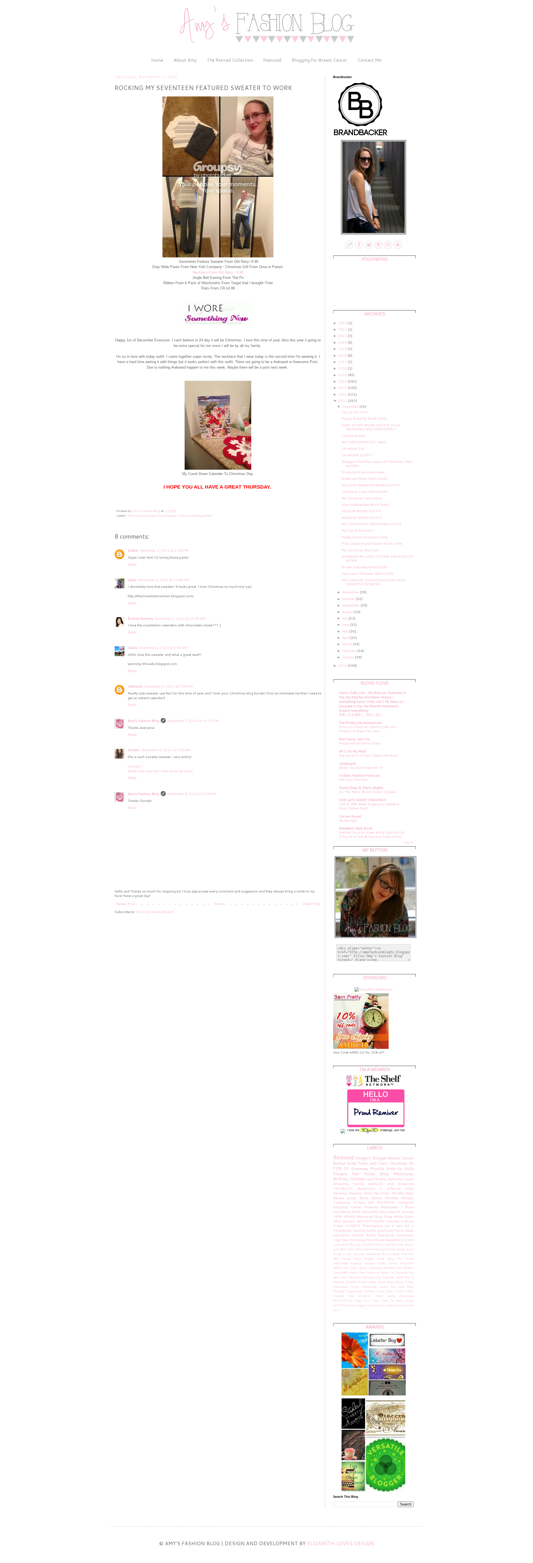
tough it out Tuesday (348, 1254)
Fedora (409, 1268)
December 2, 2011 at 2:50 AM (163, 647)
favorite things (394, 1249)
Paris (357, 1258)
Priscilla (377, 1168)
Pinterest (371, 1207)
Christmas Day (353, 435)
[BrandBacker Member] (361, 136)
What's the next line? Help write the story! (160, 771)
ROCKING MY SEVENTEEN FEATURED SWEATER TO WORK (373, 582)
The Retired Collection (230, 60)
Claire (132, 647)
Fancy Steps (404, 1230)
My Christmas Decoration (361, 498)
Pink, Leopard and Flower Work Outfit (371, 543)
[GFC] (397, 248)
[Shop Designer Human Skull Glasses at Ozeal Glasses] (374, 989)
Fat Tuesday (385, 1277)
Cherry (362, 1268)
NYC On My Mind (352, 751)
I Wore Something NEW (194, 515)
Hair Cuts (349, 1268)
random (369, 1263)
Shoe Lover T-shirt (391, 1291)
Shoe (380, 1258)
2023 (343, 323)
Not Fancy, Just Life (354, 739)
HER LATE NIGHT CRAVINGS (362, 799)
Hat (369, 1239)
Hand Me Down (377, 1193)
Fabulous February (361, 1277)
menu (381, 1282)
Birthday (340, 1179)
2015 (343, 374)
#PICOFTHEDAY (370, 1221)
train (336, 1310)
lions (383, 1211)
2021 (343, 335)
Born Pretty (391, 1254)
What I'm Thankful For (397, 1272)
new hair (339, 1277)
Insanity (407, 1211)
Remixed (343, 1157)
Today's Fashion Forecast (359, 775)
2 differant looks (397, 1188)
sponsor (349, 1221)
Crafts (382, 1263)
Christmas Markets (382, 1268)
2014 (343, 381)
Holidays (169, 515)
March (347, 644)
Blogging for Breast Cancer (319, 60)
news (390, 1282)
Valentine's (373, 1254)
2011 (343, 400)
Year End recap (353, 1239)
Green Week (380, 1300)
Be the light (348, 820)
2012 (343, 394)
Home (157, 60)
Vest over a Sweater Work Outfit (367, 573)
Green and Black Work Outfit (364, 478)
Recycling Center (347, 1207)
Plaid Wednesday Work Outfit (365, 504)
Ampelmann (393, 1305)
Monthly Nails (402, 1193)
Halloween (340, 1286)
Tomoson (372, 1272)
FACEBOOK (343, 1188)
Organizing (354, 1291)
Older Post (311, 903)
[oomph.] (135, 766)
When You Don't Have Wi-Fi (361, 768)
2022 (343, 329)
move (410, 1249)
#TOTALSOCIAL (343, 1300)
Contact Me (369, 60)
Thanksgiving (372, 1225)
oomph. (134, 749)
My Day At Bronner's (357, 530)
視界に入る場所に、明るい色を (360, 714)
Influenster (369, 1286)
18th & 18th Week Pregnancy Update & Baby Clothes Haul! (369, 806)
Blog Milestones (397, 1174)
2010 (343, 665)
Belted (339, 1163)
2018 (343, 355)
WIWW (408, 1240)
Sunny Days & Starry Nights (361, 787)
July (345, 618)
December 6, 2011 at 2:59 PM (191, 793)
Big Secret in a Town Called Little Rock (368, 755)
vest (369, 1179)
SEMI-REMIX (344, 1216)
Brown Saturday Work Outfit (364, 567)
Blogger (380, 1158)
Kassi (132, 579)
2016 (343, 368)
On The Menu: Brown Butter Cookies (367, 792)
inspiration (341, 1235)
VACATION (385, 1202)
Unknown (135, 686)
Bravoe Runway (140, 618)
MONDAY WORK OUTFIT (362, 517)
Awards (394, 1211)
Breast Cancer (401, 1158)
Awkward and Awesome (144, 515)
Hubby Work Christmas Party (364, 537)
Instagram (406, 1202)
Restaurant (365, 1216)
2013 (343, 387)
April (346, 637)
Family (358, 1183)
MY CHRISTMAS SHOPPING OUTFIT (371, 524)
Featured (272, 60)
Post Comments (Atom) (155, 911)
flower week (367, 1282)
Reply (132, 564)
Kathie (133, 550)
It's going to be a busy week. (363, 472)
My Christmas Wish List (359, 550)
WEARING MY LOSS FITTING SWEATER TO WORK (377, 558)
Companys (341, 1202)
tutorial (371, 1305)
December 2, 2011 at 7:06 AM (168, 686)
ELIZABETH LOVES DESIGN (340, 1543)
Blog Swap (384, 1216)
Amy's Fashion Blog (143, 720)
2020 (343, 342)
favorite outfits (364, 1230)
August (348, 611)
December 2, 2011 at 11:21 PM (192, 720)
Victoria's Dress (371, 1296)
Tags (337, 1239)
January (348, 657)
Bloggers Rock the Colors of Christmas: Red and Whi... (376, 463)
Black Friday (405, 1282)
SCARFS (353, 1225)
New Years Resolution (355, 1249)
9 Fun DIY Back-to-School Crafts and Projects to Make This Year (367, 729)
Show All (408, 842)
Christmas (398, 1163)
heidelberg (394, 1239)
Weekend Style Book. (356, 828)
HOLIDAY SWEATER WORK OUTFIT (370, 485)
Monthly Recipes (399, 1198)
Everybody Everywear (396, 1235)
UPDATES (339, 1305)
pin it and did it (399, 1225)
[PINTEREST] (388, 248)
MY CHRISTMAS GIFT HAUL (364, 442)
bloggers (363, 1158)
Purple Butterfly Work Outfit (363, 418)
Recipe (338, 1198)
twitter (380, 1305)
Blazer (377, 1198)
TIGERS (351, 1282)
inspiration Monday (347, 1244)
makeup (356, 1263)
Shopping (340, 1183)
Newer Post (125, 903)
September (351, 605)
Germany (340, 1193)
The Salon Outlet (402, 1300)
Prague (369, 1258)
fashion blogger (355, 1305)
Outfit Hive (356, 1272)
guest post (385, 1230)
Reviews (355, 1193)
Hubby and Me (384, 1244)
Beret (363, 1198)
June (346, 624)
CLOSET (367, 1244)
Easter (393, 1263)
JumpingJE (347, 763)
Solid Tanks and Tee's (367, 1163)
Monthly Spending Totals (394, 1179)
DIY (399, 1268)
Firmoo (359, 1202)
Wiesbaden (389, 1207)
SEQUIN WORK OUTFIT (361, 511)
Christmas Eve (352, 448)
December (350, 406)
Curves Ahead (350, 816)
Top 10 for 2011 (354, 412)
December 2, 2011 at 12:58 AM (180, 618)
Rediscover (366, 1188)
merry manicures (400, 1296)
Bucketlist (408, 1305)
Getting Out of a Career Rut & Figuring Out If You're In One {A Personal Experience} (371, 834)
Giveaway (359, 1168)
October (349, 598)
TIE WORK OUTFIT (356, 455)
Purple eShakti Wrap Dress (360, 743)
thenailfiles (370, 1211)
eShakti (379, 1239)
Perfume (369, 1291)
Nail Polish (363, 1174)
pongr (351, 1198)
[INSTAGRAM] (378, 248)
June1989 (340, 1272)
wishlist (358, 1235)
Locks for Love (392, 1286)
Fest (404, 1254)
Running (378, 1249)
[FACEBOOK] (358, 248)
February (349, 650)
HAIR (399, 1277)
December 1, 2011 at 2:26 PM (164, 550)
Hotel (355, 1286)
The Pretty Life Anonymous (360, 722)
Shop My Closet (400, 1258)
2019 (343, 348)
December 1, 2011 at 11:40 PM (163, 579)
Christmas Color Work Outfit (364, 491)
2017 (343, 361)
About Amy (185, 60)
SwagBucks (342, 1230)
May (346, 631)
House (346, 1258)
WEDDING (340, 1263)
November (351, 592)
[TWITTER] (368, 248)
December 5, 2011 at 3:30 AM (166, 749)
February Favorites (353, 779)
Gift (371, 1202)
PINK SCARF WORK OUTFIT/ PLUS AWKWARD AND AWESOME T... (370, 427)
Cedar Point (363, 1300)
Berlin (371, 1235)
